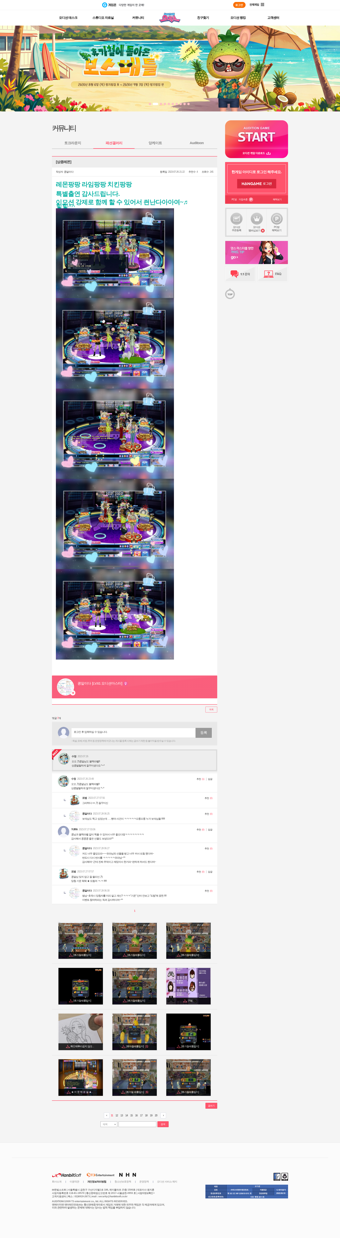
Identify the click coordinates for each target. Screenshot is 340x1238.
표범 (84, 797)
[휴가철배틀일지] (82, 955)
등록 (203, 733)
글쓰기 (211, 1105)
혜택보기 (277, 199)
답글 (210, 779)
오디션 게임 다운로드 (256, 153)
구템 (190, 1000)
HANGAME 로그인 (256, 183)
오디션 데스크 (68, 17)
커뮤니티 (138, 17)
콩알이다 (68, 171)
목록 (211, 709)
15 (131, 1115)
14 (126, 1115)
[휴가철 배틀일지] (137, 1092)
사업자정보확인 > (146, 1193)
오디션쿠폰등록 (236, 229)
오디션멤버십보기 (254, 229)
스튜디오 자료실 (103, 17)
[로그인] (239, 5)
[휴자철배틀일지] (137, 1046)
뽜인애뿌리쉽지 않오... (82, 1046)
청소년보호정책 (123, 1181)
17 (141, 1115)
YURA (74, 829)
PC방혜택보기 (276, 229)
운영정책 (144, 1181)
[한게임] (86, 4)
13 (121, 1115)
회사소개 (56, 1181)
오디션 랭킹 (238, 17)
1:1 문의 (240, 274)
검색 (163, 1124)
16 (136, 1115)
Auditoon (197, 143)
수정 (73, 778)
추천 (199, 779)
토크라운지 (72, 143)
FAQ (273, 274)
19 (151, 1115)
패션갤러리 (114, 143)
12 (116, 1115)
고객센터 (273, 17)
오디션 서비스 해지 (167, 1181)
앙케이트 (155, 143)
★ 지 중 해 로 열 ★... (82, 1092)
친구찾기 (203, 17)
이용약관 (74, 1181)
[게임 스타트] (256, 134)
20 (156, 1115)
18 (146, 1115)
